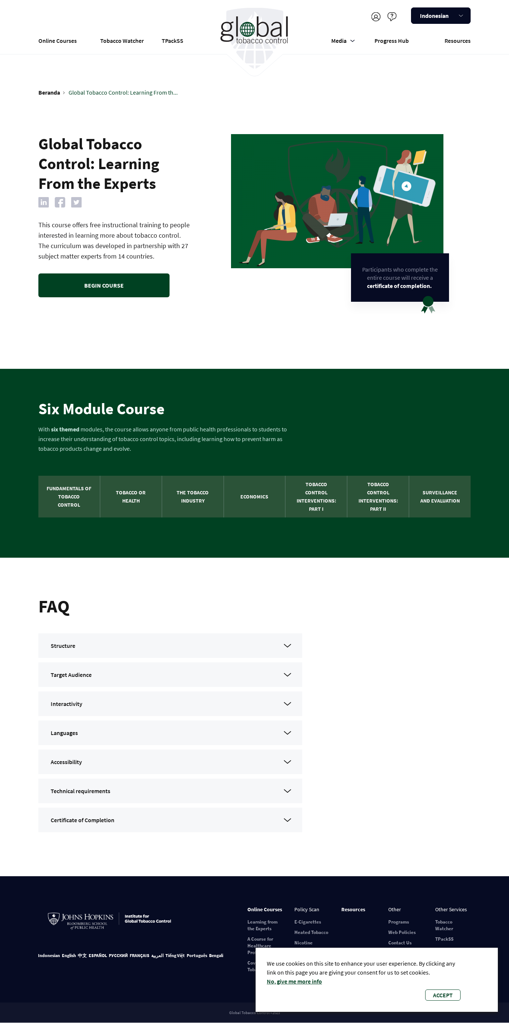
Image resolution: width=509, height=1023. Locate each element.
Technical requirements (80, 791)
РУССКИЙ (118, 955)
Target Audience (71, 674)
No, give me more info (294, 981)
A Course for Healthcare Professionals (261, 946)
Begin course (104, 285)
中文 (82, 955)
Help (391, 16)
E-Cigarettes (307, 922)
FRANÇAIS (139, 955)
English (69, 955)
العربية (157, 955)
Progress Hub (391, 40)
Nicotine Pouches (303, 946)
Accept (443, 995)
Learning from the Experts (262, 925)
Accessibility (66, 762)
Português (197, 955)
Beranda (49, 92)
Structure (63, 645)
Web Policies (402, 932)
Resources (458, 40)
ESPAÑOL (98, 955)
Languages (64, 733)
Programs (398, 922)
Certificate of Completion (82, 820)
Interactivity (66, 703)
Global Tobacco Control (254, 38)
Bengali (216, 955)
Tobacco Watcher (122, 40)
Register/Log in (375, 16)
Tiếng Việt (175, 955)
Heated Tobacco (311, 932)
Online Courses (57, 40)
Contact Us (400, 943)
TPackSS (172, 40)
